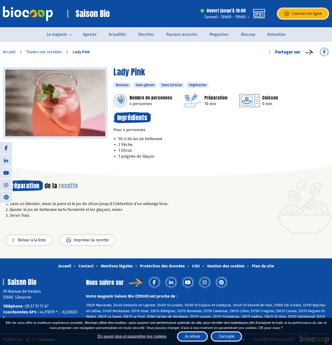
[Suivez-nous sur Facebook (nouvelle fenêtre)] (6, 148)
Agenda (89, 34)
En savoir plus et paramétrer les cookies (132, 336)
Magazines (219, 34)
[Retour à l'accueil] (28, 13)
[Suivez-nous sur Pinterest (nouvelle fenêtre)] (6, 197)
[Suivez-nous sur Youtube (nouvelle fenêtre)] (6, 172)
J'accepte (226, 336)
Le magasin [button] (57, 34)
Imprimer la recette (91, 240)
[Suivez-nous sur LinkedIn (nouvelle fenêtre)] (6, 160)
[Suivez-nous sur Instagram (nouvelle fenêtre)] (6, 185)
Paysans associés (181, 34)
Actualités (117, 34)
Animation (276, 34)
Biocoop (248, 34)
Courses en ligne (307, 13)
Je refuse (192, 336)
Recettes (146, 34)
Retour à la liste (32, 240)
